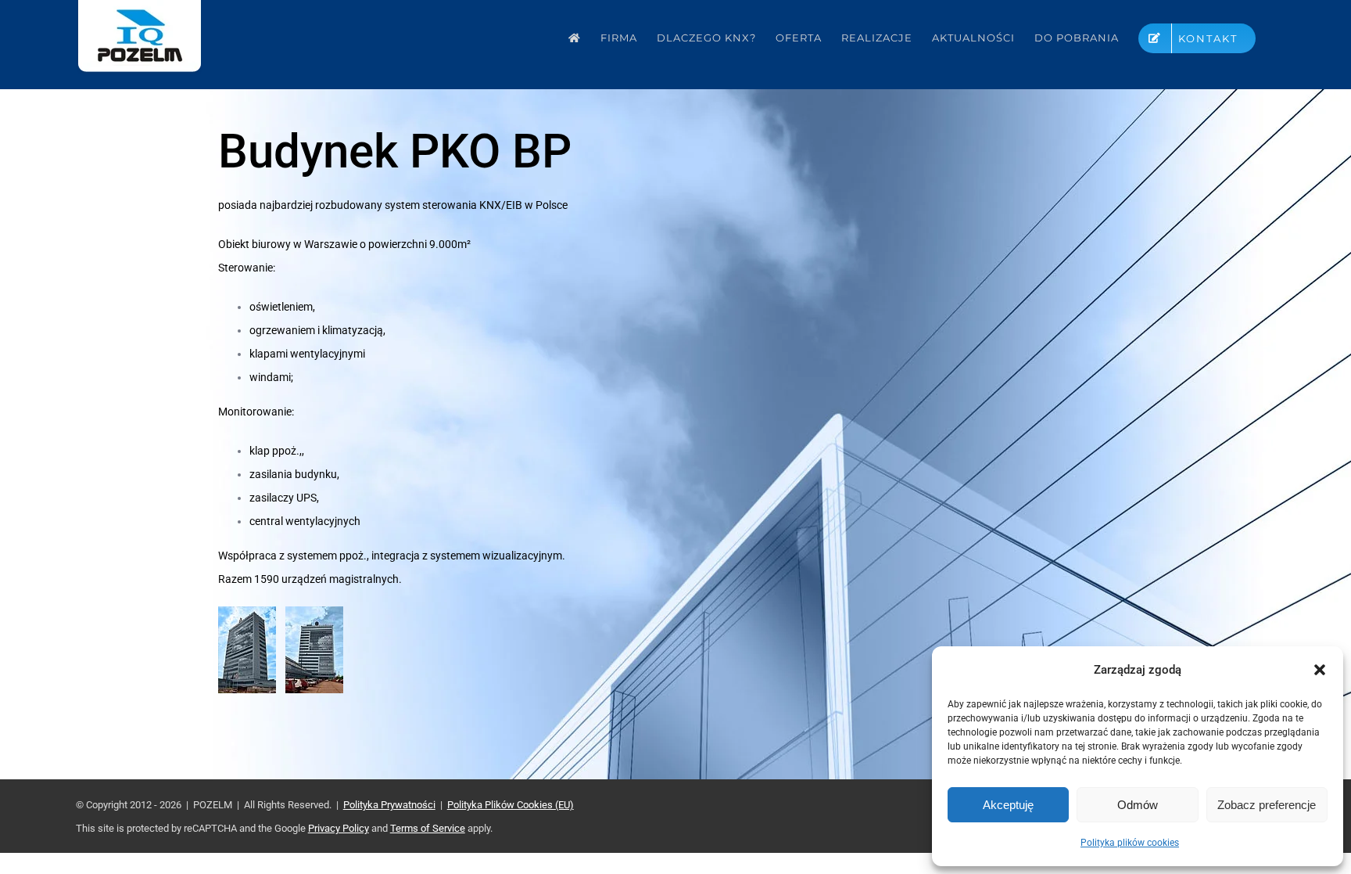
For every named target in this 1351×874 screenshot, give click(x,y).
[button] (1320, 670)
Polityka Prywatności (389, 805)
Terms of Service (427, 828)
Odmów (1137, 804)
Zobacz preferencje (1266, 804)
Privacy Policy (338, 828)
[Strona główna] (574, 38)
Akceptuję (1008, 804)
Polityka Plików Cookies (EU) (510, 805)
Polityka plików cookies (1129, 842)
